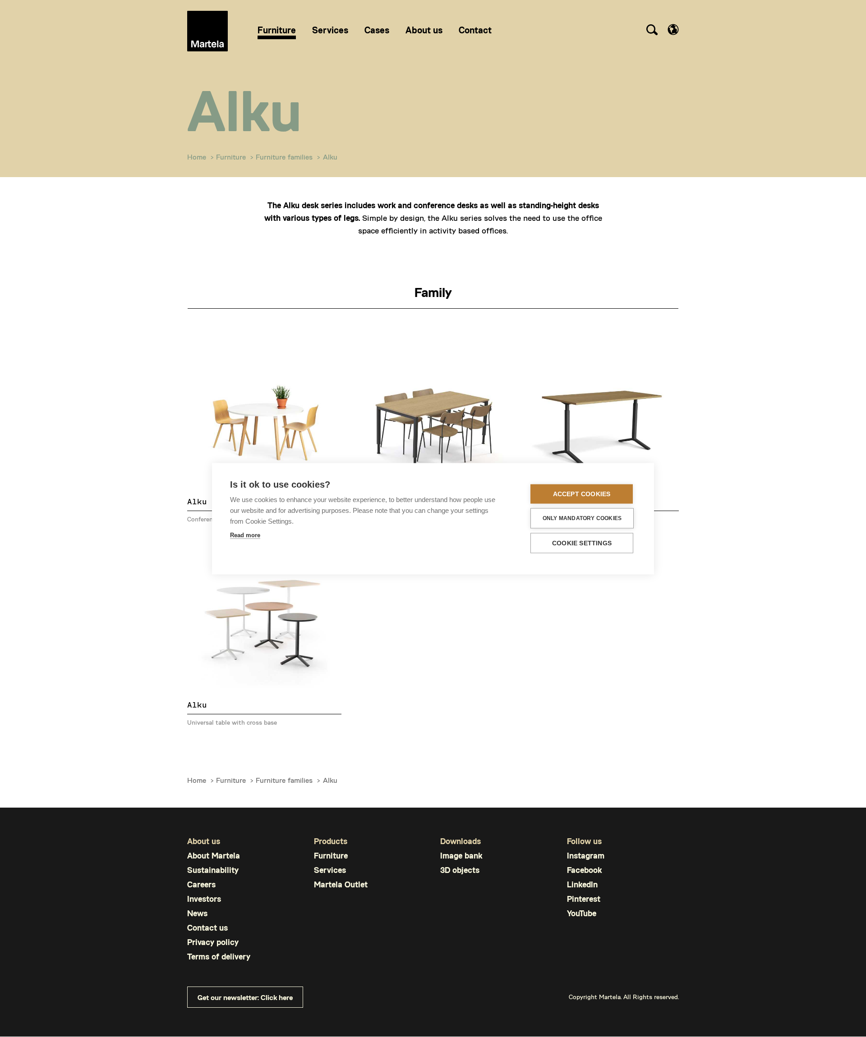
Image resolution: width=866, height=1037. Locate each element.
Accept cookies (582, 493)
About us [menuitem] (423, 29)
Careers (201, 884)
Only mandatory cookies (582, 518)
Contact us (207, 927)
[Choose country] (673, 29)
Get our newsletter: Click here (245, 997)
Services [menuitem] (330, 29)
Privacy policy (213, 942)
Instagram (585, 855)
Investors (204, 899)
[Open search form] (652, 31)
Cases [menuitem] (376, 29)
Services (330, 870)
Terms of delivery (218, 956)
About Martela (213, 855)
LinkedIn (582, 884)
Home (196, 156)
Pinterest (583, 899)
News (197, 913)
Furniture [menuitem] (277, 29)
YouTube (581, 913)
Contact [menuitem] (475, 29)
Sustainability (213, 870)
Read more (245, 534)
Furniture (231, 156)
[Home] (207, 31)
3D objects (459, 870)
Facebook (584, 870)
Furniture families (284, 156)
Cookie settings (582, 542)
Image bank (461, 855)
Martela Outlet (341, 884)
